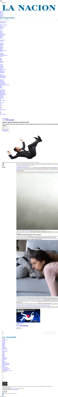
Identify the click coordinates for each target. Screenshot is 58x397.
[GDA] (4, 392)
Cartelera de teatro (3, 76)
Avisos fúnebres (2, 81)
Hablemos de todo (3, 50)
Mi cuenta (2, 16)
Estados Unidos (2, 40)
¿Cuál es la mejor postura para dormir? (22, 166)
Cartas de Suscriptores (3, 55)
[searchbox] (28, 19)
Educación (1, 45)
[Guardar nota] (2, 163)
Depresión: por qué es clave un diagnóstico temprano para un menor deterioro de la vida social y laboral (33, 305)
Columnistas (2, 54)
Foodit (2, 14)
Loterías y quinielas (3, 69)
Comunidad (2, 47)
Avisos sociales (2, 82)
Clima (1, 25)
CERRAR (1, 0)
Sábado (1, 85)
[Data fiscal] (2, 395)
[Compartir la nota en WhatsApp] (3, 164)
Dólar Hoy (1, 31)
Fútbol (1, 58)
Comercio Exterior (3, 34)
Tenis (1, 60)
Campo (1, 32)
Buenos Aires (2, 43)
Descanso (18, 324)
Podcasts (1, 70)
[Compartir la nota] (2, 164)
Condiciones (13, 389)
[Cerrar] (14, 18)
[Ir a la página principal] (29, 10)
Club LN (2, 15)
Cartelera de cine (2, 75)
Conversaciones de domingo (4, 84)
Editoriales (1, 53)
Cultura (1, 46)
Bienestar (1, 48)
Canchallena (2, 61)
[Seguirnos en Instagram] (2, 377)
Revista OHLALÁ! (2, 89)
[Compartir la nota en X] (3, 167)
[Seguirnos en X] (2, 375)
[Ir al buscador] (3, 4)
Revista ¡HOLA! (2, 90)
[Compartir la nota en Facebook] (2, 167)
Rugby (1, 59)
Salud (7, 118)
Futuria (1, 30)
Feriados (1, 68)
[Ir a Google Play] (4, 383)
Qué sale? (1, 74)
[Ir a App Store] (4, 385)
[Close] (2, 331)
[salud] (8, 120)
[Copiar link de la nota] (2, 166)
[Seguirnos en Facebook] (2, 372)
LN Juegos (1, 64)
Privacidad (17, 389)
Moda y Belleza (2, 71)
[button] (29, 66)
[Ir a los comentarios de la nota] (3, 163)
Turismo (1, 65)
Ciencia (1, 49)
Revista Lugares (2, 91)
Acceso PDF (2, 79)
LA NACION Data (2, 26)
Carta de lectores (2, 83)
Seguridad (1, 44)
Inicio (2, 11)
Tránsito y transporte (3, 24)
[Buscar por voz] (57, 20)
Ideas (1, 86)
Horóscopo (2, 67)
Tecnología (1, 66)
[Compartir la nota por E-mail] (4, 167)
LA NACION (4, 118)
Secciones (2, 12)
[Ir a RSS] (2, 380)
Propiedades (2, 33)
